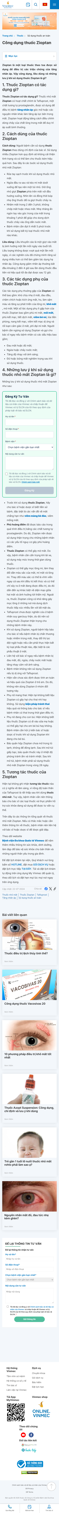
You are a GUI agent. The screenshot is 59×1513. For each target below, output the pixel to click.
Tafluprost (42, 895)
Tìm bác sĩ (12, 1385)
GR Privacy (29, 1489)
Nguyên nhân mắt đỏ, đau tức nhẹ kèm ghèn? (26, 1217)
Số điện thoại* (12, 1265)
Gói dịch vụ (37, 1378)
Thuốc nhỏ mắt (9, 895)
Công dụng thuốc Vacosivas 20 (24, 1003)
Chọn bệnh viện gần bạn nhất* (20, 1275)
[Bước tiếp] (29, 1450)
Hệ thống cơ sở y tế (16, 1381)
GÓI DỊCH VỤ (40, 864)
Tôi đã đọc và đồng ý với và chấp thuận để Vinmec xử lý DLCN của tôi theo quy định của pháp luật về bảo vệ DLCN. (32, 1310)
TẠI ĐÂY (26, 868)
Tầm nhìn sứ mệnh (16, 1376)
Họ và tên (10, 416)
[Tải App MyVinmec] (16, 1412)
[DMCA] (29, 1472)
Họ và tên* (10, 1254)
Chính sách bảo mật (31, 482)
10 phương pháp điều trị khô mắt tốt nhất (27, 1056)
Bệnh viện (10, 441)
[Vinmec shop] (41, 1409)
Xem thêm (8, 961)
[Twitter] (50, 888)
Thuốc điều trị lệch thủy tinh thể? (26, 953)
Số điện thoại (12, 429)
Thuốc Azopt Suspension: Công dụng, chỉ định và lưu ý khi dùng (29, 1109)
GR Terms (29, 1492)
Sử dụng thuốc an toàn (38, 35)
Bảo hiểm (36, 1382)
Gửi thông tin (29, 1319)
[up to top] (51, 1486)
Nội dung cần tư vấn (14, 454)
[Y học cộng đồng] (29, 1444)
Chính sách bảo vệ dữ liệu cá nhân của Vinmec (29, 1485)
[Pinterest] (55, 888)
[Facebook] (46, 888)
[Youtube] (23, 1434)
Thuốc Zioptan (27, 895)
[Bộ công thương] (29, 1464)
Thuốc (20, 35)
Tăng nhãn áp (9, 898)
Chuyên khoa (38, 1373)
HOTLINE (16, 864)
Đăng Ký (29, 490)
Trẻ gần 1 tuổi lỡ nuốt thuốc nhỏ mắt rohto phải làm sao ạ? (27, 1163)
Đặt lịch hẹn (38, 1387)
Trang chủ (7, 35)
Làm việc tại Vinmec (16, 1390)
